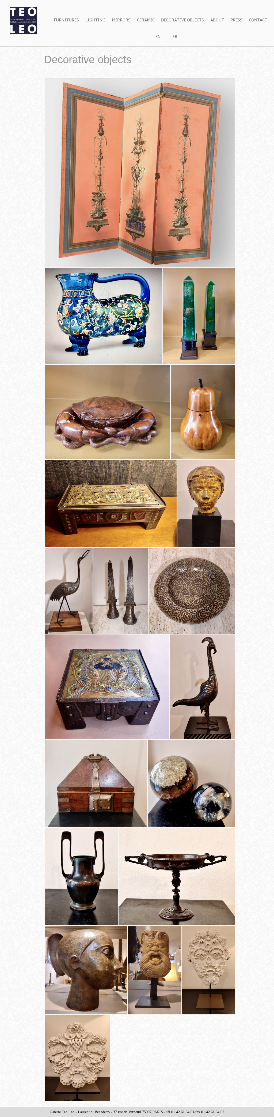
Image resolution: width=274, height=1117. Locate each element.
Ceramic (146, 20)
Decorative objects (182, 20)
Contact (258, 20)
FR (175, 36)
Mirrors (121, 20)
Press (236, 20)
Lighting (95, 20)
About (217, 20)
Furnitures (66, 20)
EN (158, 36)
